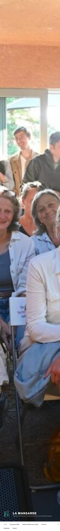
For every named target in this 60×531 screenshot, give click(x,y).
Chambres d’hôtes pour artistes (30, 524)
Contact (15, 528)
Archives (43, 524)
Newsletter (7, 528)
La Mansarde (25, 513)
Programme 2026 (14, 524)
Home (5, 524)
